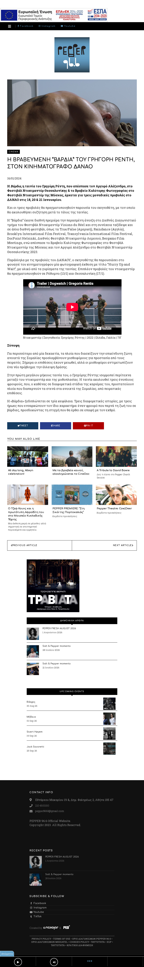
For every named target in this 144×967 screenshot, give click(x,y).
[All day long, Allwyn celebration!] (27, 456)
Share (56, 425)
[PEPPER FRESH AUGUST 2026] (33, 634)
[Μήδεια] (109, 719)
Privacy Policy (41, 938)
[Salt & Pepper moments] (33, 651)
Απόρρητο (7, 953)
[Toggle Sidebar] (9, 26)
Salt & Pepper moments (56, 646)
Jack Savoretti (35, 747)
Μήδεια (31, 717)
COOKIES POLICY (79, 941)
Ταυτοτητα (98, 941)
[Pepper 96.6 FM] (72, 70)
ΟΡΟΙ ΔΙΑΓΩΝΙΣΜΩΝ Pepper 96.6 (91, 938)
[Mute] (54, 962)
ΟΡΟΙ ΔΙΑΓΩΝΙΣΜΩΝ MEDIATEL (49, 941)
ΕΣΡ (109, 941)
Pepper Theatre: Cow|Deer (114, 508)
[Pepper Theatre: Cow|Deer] (116, 494)
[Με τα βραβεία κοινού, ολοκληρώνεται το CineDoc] (72, 456)
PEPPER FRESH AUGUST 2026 (59, 628)
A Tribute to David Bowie (113, 470)
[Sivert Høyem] (109, 733)
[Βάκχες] (109, 704)
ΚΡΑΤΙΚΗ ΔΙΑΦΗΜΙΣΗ (80, 945)
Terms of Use (61, 938)
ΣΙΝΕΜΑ (13, 152)
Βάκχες (31, 702)
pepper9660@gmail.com (49, 811)
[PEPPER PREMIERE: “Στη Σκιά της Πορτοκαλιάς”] (72, 494)
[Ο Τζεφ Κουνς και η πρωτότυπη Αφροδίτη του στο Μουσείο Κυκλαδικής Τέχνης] (27, 494)
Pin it (89, 425)
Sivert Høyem (34, 732)
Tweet (24, 425)
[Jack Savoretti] (109, 748)
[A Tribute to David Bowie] (116, 456)
